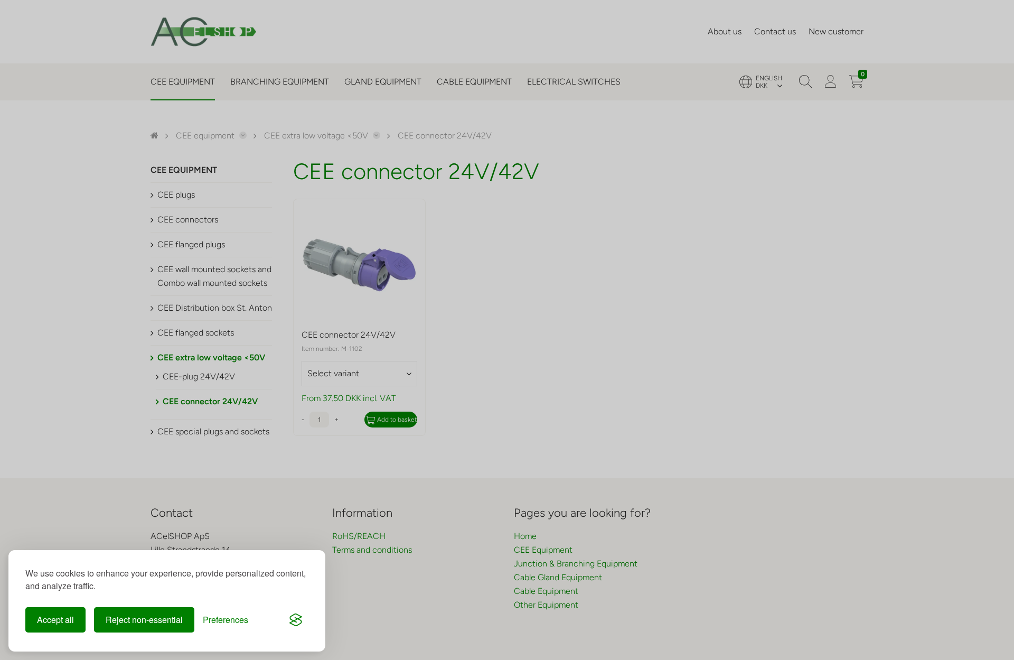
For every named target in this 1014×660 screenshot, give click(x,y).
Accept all (55, 619)
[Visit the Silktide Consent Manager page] (295, 620)
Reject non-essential (144, 619)
